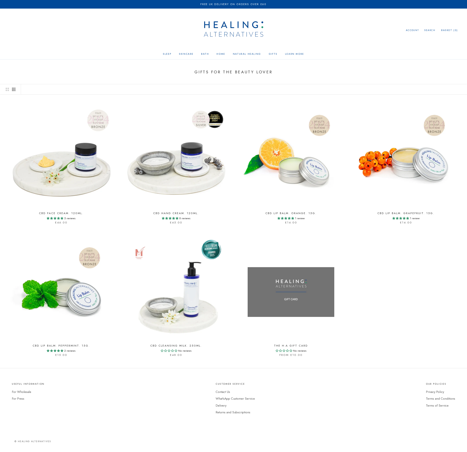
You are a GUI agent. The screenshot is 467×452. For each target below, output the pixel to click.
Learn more (294, 54)
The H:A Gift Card (291, 346)
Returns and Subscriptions (233, 412)
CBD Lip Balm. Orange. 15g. (291, 213)
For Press (18, 398)
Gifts (273, 54)
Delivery (221, 405)
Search (429, 30)
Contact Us (223, 392)
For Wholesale (21, 392)
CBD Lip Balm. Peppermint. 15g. (61, 346)
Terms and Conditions (440, 398)
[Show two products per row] (7, 89)
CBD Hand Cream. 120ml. (176, 213)
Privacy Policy (435, 392)
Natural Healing (247, 54)
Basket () (449, 30)
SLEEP (167, 54)
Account (412, 30)
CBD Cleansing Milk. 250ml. (176, 346)
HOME (221, 54)
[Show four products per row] (13, 89)
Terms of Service (437, 405)
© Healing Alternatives (33, 441)
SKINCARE (186, 54)
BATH (205, 54)
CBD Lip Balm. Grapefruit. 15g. (405, 213)
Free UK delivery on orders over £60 (233, 4)
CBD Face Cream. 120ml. (61, 213)
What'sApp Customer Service (235, 398)
